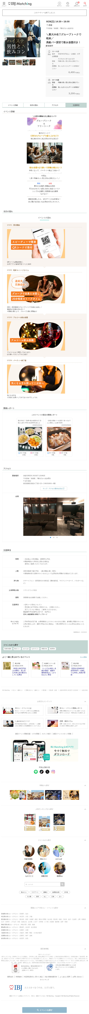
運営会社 (10, 976)
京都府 (22, 930)
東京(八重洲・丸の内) (45, 919)
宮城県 (22, 914)
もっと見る (83, 657)
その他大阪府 (37, 933)
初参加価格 (7, 648)
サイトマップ (44, 979)
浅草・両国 (63, 922)
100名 (66, 892)
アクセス (55, 105)
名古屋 (27, 927)
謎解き (45, 892)
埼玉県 (22, 916)
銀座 (36, 919)
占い (60, 896)
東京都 (22, 919)
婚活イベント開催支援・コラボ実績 (27, 734)
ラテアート (35, 892)
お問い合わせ (77, 976)
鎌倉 (33, 924)
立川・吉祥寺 (5, 922)
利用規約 (19, 976)
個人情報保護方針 (51, 976)
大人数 (29, 896)
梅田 (26, 933)
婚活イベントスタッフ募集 (62, 734)
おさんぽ (26, 648)
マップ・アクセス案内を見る (52, 488)
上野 (79, 919)
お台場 (30, 922)
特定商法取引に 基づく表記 (33, 976)
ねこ (45, 896)
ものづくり (35, 648)
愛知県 (22, 927)
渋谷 (18, 922)
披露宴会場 (55, 892)
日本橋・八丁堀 (43, 922)
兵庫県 (22, 935)
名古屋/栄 (34, 927)
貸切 (37, 896)
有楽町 (31, 919)
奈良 (26, 938)
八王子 (35, 922)
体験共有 (44, 648)
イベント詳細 (13, 105)
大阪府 (22, 933)
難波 (30, 933)
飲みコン (17, 648)
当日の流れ (34, 105)
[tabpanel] (22, 38)
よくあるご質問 (65, 976)
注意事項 (76, 105)
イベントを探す (46, 1010)
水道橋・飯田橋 (54, 922)
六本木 (65, 919)
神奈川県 (24, 924)
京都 (26, 930)
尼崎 (30, 935)
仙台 (26, 914)
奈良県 (22, 938)
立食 (52, 896)
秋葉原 (84, 919)
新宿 (26, 919)
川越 (30, 916)
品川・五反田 (72, 919)
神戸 (26, 935)
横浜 (29, 924)
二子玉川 (13, 922)
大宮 (26, 916)
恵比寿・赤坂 (57, 919)
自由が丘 (24, 922)
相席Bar (52, 648)
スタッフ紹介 (46, 734)
